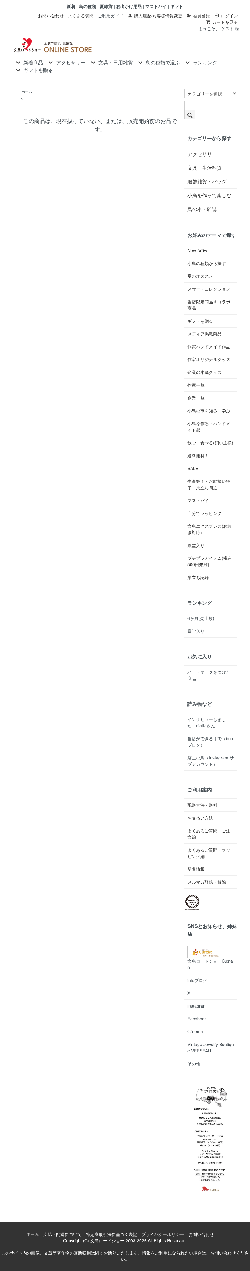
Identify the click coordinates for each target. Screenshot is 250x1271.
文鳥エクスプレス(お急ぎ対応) (210, 529)
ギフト (176, 6)
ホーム (26, 91)
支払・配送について (62, 1234)
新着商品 (33, 62)
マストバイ (156, 6)
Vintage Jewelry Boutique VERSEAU (211, 1047)
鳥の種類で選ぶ (163, 62)
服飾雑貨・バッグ (207, 181)
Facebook (197, 1019)
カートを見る (225, 22)
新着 (71, 6)
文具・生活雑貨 (205, 167)
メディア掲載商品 (205, 334)
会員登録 (201, 16)
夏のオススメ (200, 276)
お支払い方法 (200, 818)
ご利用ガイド (110, 16)
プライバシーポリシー (162, 1234)
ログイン (229, 16)
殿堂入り (196, 545)
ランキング (205, 62)
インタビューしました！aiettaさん (207, 722)
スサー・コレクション (209, 289)
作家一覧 (196, 385)
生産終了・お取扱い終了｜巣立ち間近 (209, 484)
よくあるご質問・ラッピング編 (209, 853)
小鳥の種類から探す (207, 263)
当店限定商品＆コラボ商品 (209, 305)
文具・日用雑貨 (115, 62)
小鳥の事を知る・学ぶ (209, 410)
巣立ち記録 (198, 577)
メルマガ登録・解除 (207, 882)
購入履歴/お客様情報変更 (158, 16)
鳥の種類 (87, 6)
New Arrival (198, 250)
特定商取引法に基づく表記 (111, 1234)
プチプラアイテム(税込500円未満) (210, 561)
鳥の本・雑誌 (202, 208)
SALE (193, 468)
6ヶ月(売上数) (201, 618)
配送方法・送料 (202, 805)
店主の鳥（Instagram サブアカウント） (211, 761)
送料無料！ (198, 455)
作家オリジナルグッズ (209, 359)
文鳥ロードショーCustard (210, 964)
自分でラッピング (205, 513)
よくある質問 (81, 16)
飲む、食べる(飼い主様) (210, 443)
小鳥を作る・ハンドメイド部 (209, 426)
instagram (197, 1006)
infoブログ (197, 980)
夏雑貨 (106, 6)
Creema (195, 1031)
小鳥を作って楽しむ (209, 195)
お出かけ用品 (129, 6)
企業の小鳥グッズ (205, 372)
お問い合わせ (51, 16)
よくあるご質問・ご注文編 (209, 833)
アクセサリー (70, 62)
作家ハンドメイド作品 (209, 346)
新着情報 (196, 869)
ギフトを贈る (38, 70)
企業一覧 (196, 398)
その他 (194, 1063)
